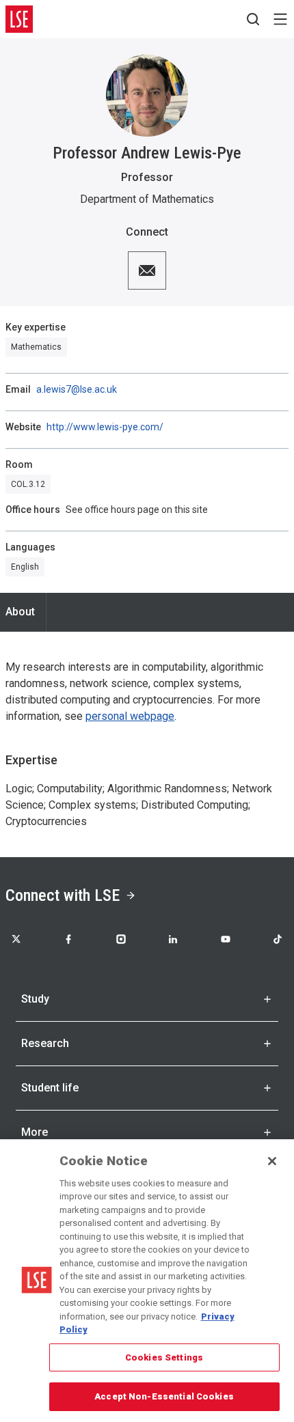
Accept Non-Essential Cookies (164, 1396)
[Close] (272, 1161)
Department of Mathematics (147, 199)
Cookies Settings (164, 1357)
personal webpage (129, 716)
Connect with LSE (62, 895)
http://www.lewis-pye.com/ (104, 427)
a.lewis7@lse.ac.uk (76, 389)
